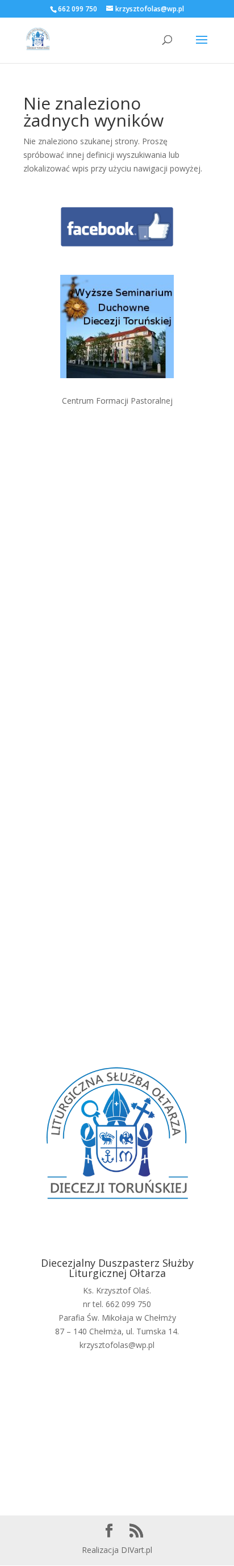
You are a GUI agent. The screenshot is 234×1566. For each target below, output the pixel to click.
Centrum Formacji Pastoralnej (117, 400)
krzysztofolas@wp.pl (117, 1344)
